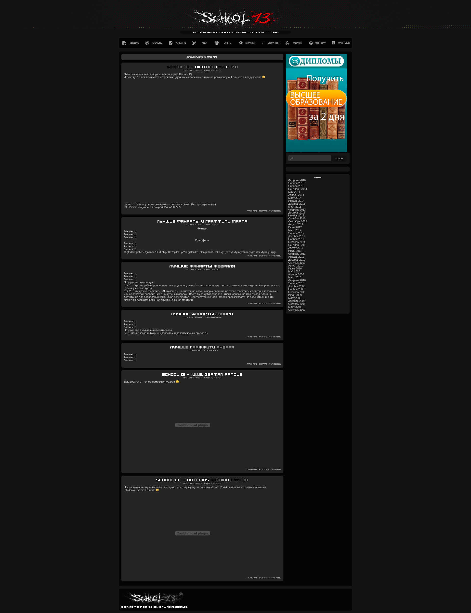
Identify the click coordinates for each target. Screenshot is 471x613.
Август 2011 (295, 247)
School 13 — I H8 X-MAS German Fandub (202, 480)
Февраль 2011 (296, 253)
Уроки (224, 43)
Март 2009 (294, 297)
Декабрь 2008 (296, 300)
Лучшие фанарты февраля (202, 266)
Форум (293, 43)
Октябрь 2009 (296, 292)
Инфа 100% (270, 43)
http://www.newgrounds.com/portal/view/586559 (152, 207)
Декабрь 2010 (296, 259)
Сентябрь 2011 (297, 244)
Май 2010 (294, 271)
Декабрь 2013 (296, 203)
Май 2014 (294, 191)
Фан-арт (252, 211)
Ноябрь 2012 (296, 215)
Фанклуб (340, 43)
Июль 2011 (294, 250)
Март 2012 (294, 230)
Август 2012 (295, 224)
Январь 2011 (296, 256)
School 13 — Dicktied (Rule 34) (202, 67)
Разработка (200, 43)
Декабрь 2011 (296, 236)
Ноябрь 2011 (296, 239)
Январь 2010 (296, 283)
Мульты (154, 43)
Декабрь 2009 (296, 286)
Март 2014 (294, 197)
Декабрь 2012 (296, 212)
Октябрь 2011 (296, 241)
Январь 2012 (296, 233)
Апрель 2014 (296, 194)
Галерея (177, 43)
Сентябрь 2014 (297, 188)
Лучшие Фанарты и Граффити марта (202, 221)
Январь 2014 (296, 200)
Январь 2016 (296, 183)
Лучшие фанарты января (202, 314)
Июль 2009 (295, 294)
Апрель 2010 (296, 274)
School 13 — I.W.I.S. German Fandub (202, 375)
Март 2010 (294, 277)
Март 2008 (294, 306)
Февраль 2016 (297, 180)
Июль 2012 (295, 227)
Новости (130, 43)
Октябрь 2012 (296, 218)
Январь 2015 (296, 186)
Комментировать (270, 211)
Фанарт (317, 43)
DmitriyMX (212, 225)
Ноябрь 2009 (296, 289)
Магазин (247, 43)
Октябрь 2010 (296, 262)
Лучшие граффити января (202, 347)
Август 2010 (295, 265)
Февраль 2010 (297, 280)
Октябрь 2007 (296, 309)
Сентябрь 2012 (297, 221)
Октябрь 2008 (296, 303)
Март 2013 (294, 206)
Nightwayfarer (212, 70)
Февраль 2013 (297, 209)
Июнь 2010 (295, 268)
